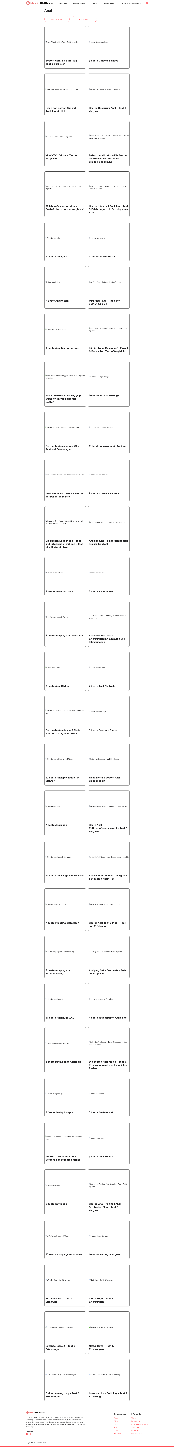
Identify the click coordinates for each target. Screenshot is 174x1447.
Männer (116, 1421)
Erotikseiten (117, 1433)
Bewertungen (84, 19)
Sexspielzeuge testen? (131, 3)
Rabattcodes (135, 1430)
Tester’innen (109, 3)
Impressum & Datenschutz (139, 1424)
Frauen (116, 1418)
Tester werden (135, 1427)
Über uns (63, 3)
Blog (95, 3)
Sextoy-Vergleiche (57, 19)
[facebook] (27, 1434)
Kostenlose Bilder (136, 1433)
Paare (116, 1424)
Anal (115, 1427)
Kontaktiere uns (136, 1421)
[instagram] (30, 1434)
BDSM (116, 1430)
